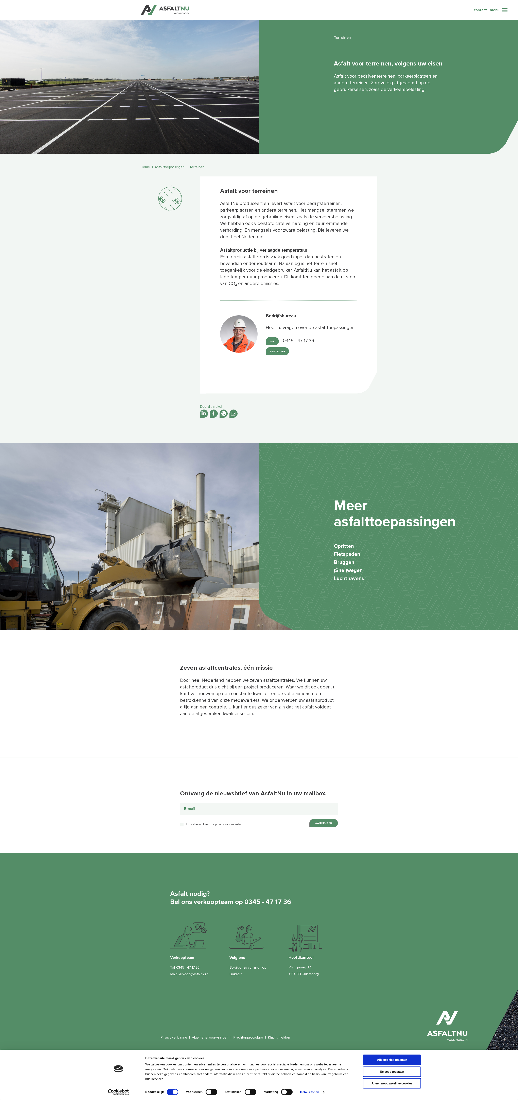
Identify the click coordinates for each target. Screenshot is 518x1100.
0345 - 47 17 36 (188, 967)
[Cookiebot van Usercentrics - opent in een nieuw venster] (118, 1092)
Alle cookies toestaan (392, 1059)
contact (480, 10)
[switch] (211, 1092)
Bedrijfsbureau (281, 316)
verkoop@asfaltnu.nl (193, 974)
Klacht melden (279, 1037)
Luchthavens (349, 578)
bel (272, 341)
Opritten (344, 546)
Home (145, 167)
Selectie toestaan (392, 1071)
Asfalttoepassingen (170, 167)
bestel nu (277, 351)
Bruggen (344, 562)
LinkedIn (235, 974)
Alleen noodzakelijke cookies (392, 1083)
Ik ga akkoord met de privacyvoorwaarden (214, 824)
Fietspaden (347, 554)
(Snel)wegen (348, 570)
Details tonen (309, 1092)
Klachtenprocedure (248, 1037)
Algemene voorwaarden (210, 1037)
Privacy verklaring (173, 1037)
